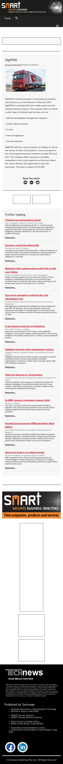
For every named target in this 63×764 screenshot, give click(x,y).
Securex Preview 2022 (13, 65)
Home (8, 18)
